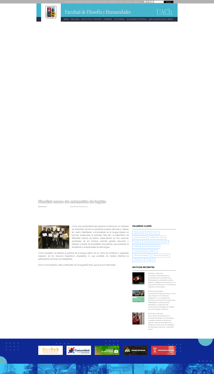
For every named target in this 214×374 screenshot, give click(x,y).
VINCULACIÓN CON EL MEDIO (160, 19)
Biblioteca (129, 2)
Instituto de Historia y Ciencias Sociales (146, 246)
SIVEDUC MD (113, 2)
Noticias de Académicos (141, 255)
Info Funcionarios (102, 2)
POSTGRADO (119, 19)
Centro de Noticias (139, 237)
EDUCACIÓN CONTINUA (136, 19)
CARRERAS (108, 19)
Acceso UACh (69, 2)
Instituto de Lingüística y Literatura (145, 251)
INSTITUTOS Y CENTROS (91, 19)
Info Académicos (90, 2)
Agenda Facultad (139, 233)
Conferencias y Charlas (157, 237)
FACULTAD (75, 19)
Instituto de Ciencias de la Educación (155, 242)
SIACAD (121, 2)
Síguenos (136, 2)
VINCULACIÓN (149, 260)
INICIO (66, 19)
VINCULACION (137, 260)
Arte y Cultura (153, 233)
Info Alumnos (79, 2)
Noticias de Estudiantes (161, 255)
